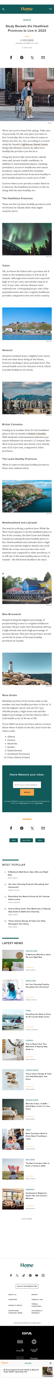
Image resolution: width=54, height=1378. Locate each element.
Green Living (31, 981)
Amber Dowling (13, 890)
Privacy (35, 1294)
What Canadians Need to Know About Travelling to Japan (36, 1136)
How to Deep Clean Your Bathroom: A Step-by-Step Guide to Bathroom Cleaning (29, 910)
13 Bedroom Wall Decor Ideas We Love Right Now (38, 956)
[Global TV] (20, 1350)
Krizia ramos (28, 40)
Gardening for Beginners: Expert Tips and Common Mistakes (36, 1196)
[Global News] (34, 1350)
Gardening (30, 1189)
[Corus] (27, 1333)
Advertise (12, 1299)
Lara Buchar (30, 1149)
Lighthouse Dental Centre (34, 144)
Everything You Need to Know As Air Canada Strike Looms (38, 1015)
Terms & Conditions (36, 1305)
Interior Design (32, 1070)
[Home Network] (27, 9)
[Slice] (20, 1358)
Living (14, 840)
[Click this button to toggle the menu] (50, 9)
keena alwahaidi (14, 902)
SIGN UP (27, 792)
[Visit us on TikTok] (23, 1275)
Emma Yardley (13, 878)
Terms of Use (24, 803)
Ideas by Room (31, 951)
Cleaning (29, 1040)
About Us (12, 1294)
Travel (40, 840)
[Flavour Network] (34, 1358)
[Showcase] (20, 1341)
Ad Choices (49, 1376)
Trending (27, 20)
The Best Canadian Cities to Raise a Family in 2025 (38, 1164)
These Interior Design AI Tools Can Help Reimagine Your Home (26, 922)
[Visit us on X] (17, 1275)
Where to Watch (15, 1305)
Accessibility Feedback (37, 1312)
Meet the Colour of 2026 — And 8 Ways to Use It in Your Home (38, 1106)
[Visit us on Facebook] (11, 1275)
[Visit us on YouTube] (36, 1275)
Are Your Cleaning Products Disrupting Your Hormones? (37, 985)
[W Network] (34, 1341)
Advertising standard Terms (15, 1312)
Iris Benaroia (30, 1208)
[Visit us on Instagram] (43, 1275)
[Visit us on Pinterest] (30, 1275)
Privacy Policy (39, 803)
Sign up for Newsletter (27, 1286)
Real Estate (27, 840)
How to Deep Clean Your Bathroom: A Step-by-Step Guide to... (36, 1047)
